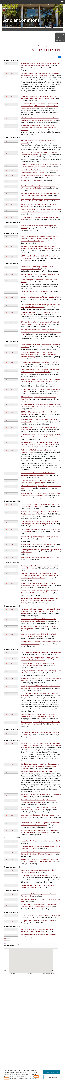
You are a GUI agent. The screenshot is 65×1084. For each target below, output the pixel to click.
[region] (32, 1074)
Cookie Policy (33, 1078)
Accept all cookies (51, 1072)
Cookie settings (52, 1077)
